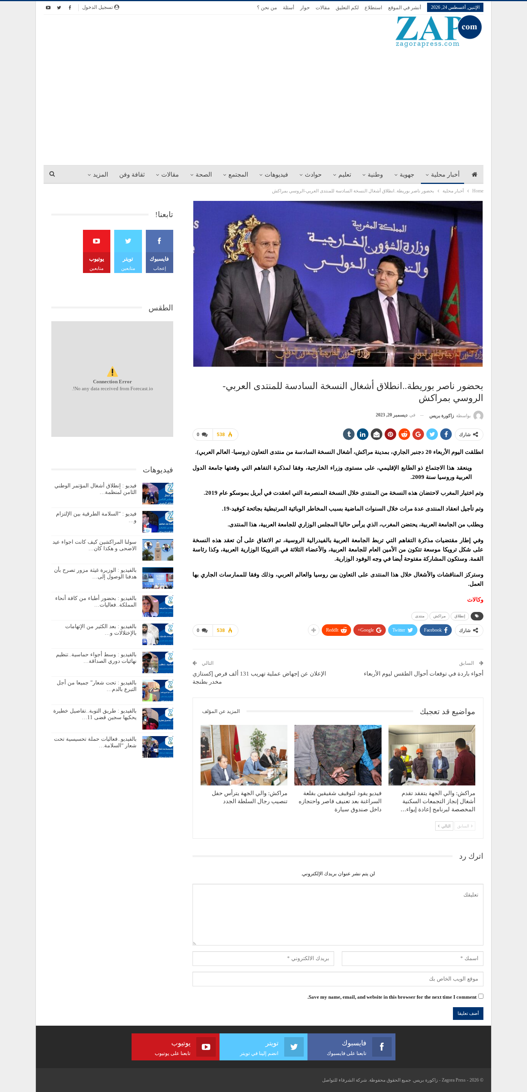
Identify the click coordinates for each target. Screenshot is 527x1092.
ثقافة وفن (132, 174)
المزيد (100, 174)
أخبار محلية (445, 174)
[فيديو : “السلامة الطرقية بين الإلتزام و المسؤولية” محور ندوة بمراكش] (157, 522)
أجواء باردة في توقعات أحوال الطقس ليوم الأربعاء (423, 674)
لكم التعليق (347, 7)
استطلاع (373, 7)
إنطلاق (459, 616)
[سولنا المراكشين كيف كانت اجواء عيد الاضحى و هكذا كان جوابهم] (157, 550)
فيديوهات (276, 174)
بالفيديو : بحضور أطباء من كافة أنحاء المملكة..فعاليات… (96, 601)
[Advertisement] (263, 106)
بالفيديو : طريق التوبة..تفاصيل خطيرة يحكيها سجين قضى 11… (95, 714)
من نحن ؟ (267, 7)
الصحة (204, 174)
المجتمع (238, 174)
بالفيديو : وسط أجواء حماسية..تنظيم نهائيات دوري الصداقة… (96, 658)
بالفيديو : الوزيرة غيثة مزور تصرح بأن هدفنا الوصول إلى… (95, 573)
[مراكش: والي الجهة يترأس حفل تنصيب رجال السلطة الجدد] (244, 755)
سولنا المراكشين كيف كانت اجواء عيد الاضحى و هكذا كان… (94, 545)
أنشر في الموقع (404, 7)
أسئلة (288, 7)
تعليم (344, 174)
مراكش (439, 616)
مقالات (323, 7)
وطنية (375, 174)
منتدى (419, 616)
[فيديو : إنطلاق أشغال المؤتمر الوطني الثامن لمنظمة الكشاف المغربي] (157, 493)
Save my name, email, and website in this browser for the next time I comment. (391, 997)
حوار (305, 7)
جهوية (407, 174)
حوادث (313, 174)
